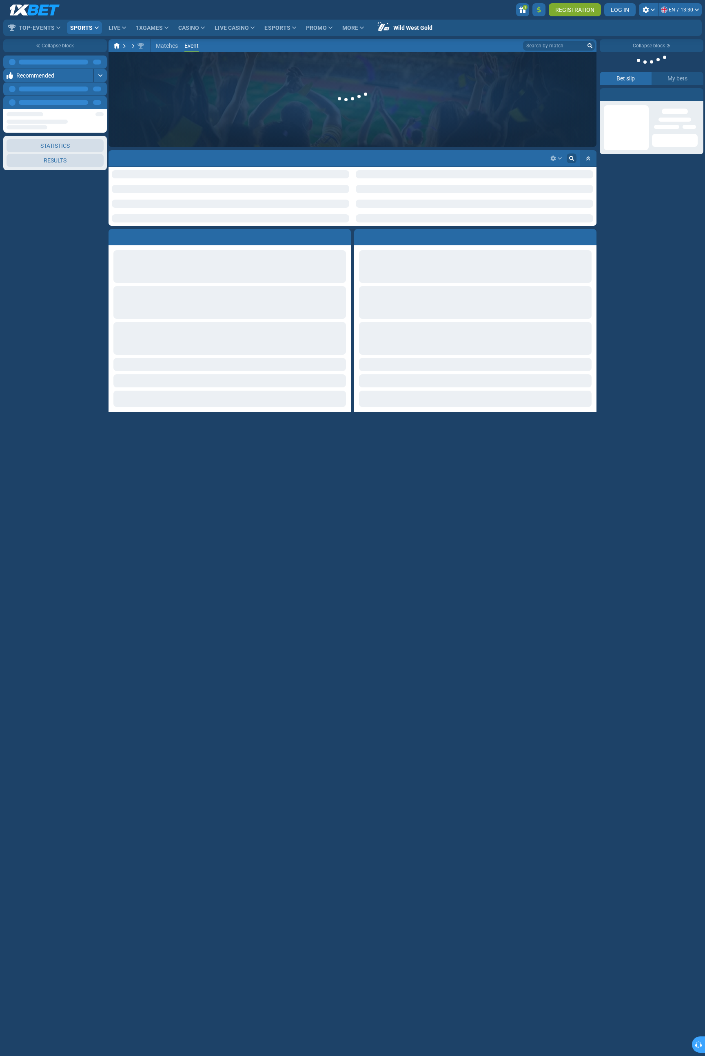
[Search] (590, 46)
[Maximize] (100, 62)
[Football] (132, 45)
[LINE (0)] (117, 45)
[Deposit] (538, 9)
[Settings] (648, 9)
